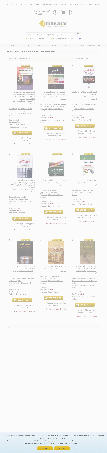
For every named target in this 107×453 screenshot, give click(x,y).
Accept (45, 448)
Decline (62, 448)
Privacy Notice (59, 443)
